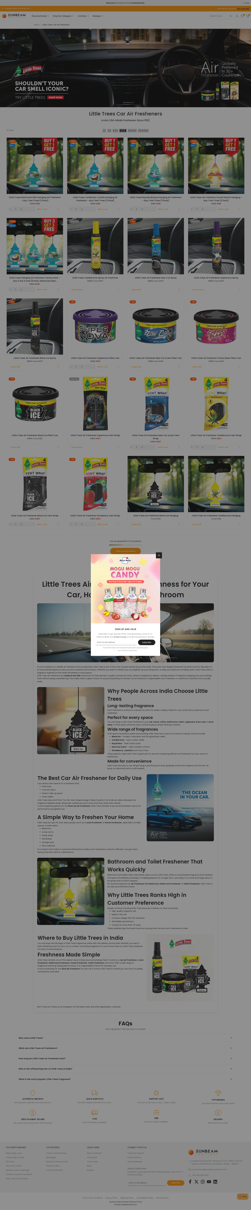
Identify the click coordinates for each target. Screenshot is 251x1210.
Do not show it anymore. (127, 650)
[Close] (159, 555)
